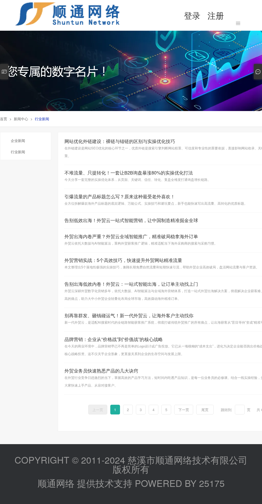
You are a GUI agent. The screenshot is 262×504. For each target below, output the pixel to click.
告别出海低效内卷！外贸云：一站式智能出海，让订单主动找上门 (131, 283)
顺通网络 (56, 482)
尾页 (205, 409)
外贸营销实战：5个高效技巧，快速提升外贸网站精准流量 (123, 260)
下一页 (183, 409)
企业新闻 (18, 140)
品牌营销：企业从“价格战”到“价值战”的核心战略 (113, 339)
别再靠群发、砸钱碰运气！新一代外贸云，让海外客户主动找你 (128, 315)
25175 (212, 482)
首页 (3, 118)
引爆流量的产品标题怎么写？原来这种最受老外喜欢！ (119, 196)
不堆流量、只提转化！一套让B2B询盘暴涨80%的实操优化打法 (128, 172)
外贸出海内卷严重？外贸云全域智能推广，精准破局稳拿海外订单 (131, 236)
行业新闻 (18, 151)
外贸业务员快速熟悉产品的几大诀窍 (101, 370)
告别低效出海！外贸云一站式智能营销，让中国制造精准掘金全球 (131, 220)
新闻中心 (21, 118)
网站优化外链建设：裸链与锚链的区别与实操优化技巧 (119, 141)
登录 (192, 15)
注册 (216, 15)
